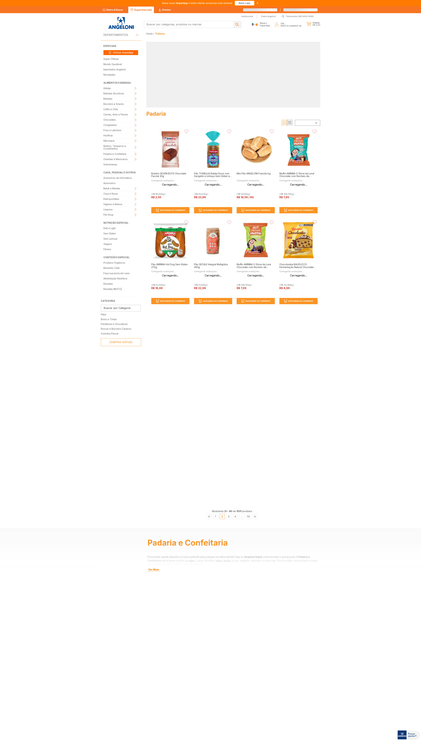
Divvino (166, 9)
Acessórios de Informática (117, 177)
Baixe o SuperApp (265, 24)
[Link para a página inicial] (149, 33)
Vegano (107, 244)
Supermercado (143, 9)
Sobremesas (110, 164)
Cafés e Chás (110, 109)
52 (248, 516)
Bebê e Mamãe (111, 188)
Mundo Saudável (112, 64)
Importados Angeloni (114, 69)
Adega (107, 88)
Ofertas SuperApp (123, 52)
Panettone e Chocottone (114, 324)
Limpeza (107, 209)
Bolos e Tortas (109, 319)
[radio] (284, 122)
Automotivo (109, 183)
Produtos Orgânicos (114, 262)
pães (192, 560)
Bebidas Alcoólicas (113, 93)
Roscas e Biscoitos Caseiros (116, 328)
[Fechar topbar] (257, 3)
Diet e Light (109, 228)
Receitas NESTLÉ (112, 289)
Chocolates (109, 119)
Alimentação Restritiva (115, 278)
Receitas (108, 283)
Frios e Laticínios (112, 130)
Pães (103, 314)
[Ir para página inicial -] (121, 23)
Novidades (109, 74)
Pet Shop (108, 214)
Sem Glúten (109, 233)
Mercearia (108, 140)
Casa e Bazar (110, 193)
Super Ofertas (111, 59)
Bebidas (107, 98)
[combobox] (192, 24)
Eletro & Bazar (114, 9)
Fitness (107, 249)
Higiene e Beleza (112, 204)
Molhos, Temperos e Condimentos (114, 147)
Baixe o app (244, 3)
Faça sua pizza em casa (116, 273)
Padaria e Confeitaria (114, 154)
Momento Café (111, 268)
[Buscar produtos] (237, 24)
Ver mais (153, 569)
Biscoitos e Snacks (113, 104)
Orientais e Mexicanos (115, 159)
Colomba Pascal (109, 333)
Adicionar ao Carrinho (172, 210)
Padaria (160, 33)
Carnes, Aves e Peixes (115, 114)
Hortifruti (108, 135)
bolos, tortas (223, 560)
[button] (304, 10)
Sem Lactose (110, 238)
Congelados (110, 125)
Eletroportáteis (111, 199)
